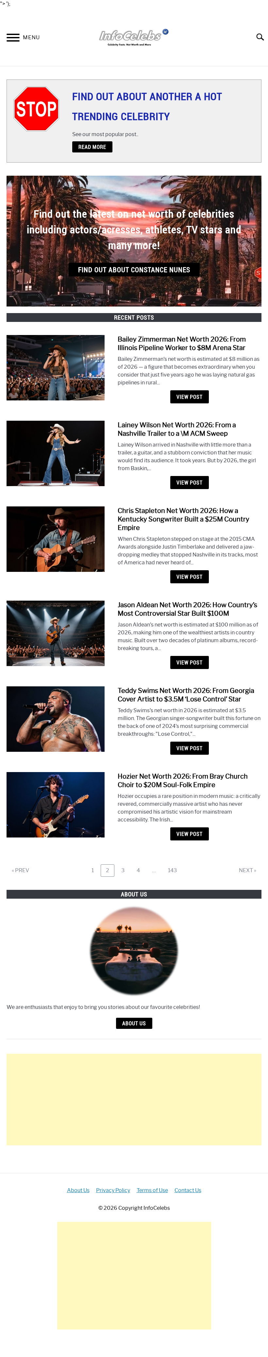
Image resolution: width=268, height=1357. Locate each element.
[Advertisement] (134, 1099)
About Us (134, 1023)
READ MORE (92, 146)
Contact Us (188, 1190)
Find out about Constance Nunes (134, 269)
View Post (189, 396)
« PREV (20, 870)
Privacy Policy (113, 1190)
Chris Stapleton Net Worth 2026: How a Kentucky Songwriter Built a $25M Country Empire (183, 519)
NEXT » (247, 870)
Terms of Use (152, 1190)
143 (174, 870)
